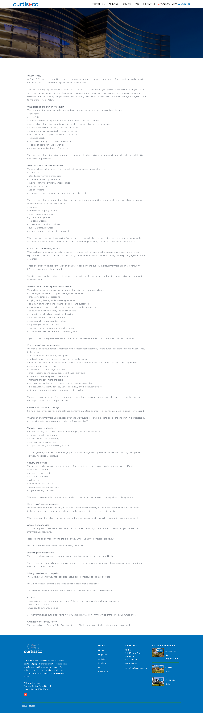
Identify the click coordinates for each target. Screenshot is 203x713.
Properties (102, 654)
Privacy (32, 706)
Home (101, 650)
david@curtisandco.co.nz (136, 668)
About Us (102, 659)
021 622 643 (131, 664)
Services (102, 663)
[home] (26, 4)
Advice (24, 706)
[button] (99, 4)
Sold (167, 671)
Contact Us (103, 672)
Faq (99, 667)
